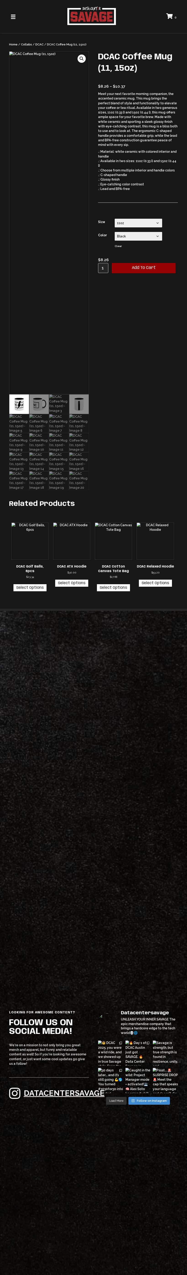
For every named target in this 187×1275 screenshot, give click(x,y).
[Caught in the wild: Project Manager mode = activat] (138, 1080)
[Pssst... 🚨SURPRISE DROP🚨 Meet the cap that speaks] (165, 1080)
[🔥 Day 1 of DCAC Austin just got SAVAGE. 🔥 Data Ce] (138, 1053)
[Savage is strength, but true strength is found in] (165, 1053)
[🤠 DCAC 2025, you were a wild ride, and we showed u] (110, 1053)
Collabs (26, 44)
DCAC (39, 44)
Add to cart (144, 268)
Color (102, 235)
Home (13, 44)
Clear (118, 246)
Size (101, 222)
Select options (30, 588)
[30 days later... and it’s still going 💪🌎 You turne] (110, 1080)
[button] (82, 59)
